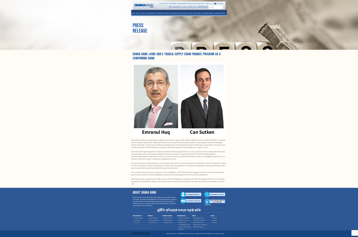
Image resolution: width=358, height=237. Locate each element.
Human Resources (219, 13)
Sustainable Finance (207, 13)
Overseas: (200, 7)
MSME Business (150, 13)
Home (133, 13)
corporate (159, 13)
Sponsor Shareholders (199, 220)
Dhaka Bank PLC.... (169, 220)
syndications (173, 13)
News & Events (197, 13)
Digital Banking (182, 13)
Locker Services (153, 222)
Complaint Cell (182, 222)
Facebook (214, 218)
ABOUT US (138, 13)
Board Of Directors (198, 222)
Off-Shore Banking (154, 220)
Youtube (214, 220)
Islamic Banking (153, 218)
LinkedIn (214, 222)
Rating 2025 (210, 3)
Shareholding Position (184, 224)
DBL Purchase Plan (198, 227)
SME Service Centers (183, 220)
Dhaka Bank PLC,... (169, 218)
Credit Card (137, 220)
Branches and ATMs (183, 218)
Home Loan (137, 222)
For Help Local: (186, 7)
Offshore (166, 13)
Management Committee (200, 224)
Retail (143, 13)
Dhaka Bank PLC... (168, 222)
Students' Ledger (138, 218)
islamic (190, 13)
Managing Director (198, 218)
